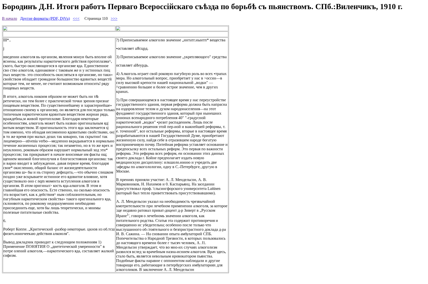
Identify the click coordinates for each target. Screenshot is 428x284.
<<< (76, 18)
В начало (9, 18)
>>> (114, 18)
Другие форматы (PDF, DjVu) (45, 18)
